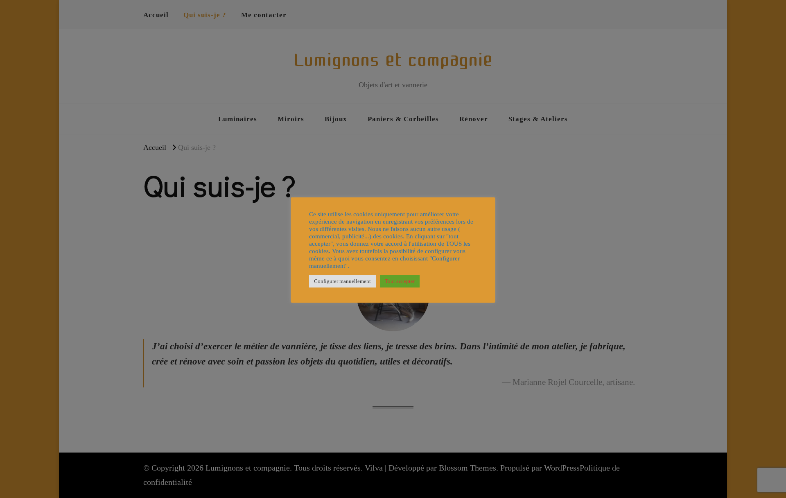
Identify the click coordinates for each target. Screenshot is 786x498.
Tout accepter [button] (400, 281)
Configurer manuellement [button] (342, 281)
